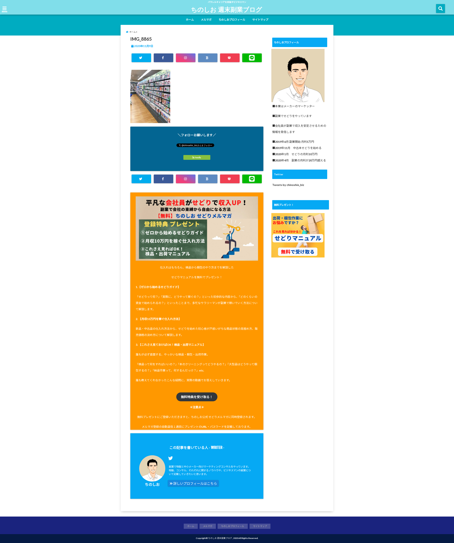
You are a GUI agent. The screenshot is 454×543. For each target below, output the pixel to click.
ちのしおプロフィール (232, 19)
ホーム (190, 19)
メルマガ (206, 19)
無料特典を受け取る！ (197, 397)
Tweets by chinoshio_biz (288, 184)
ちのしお (152, 484)
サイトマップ (260, 19)
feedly (197, 157)
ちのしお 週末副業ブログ (226, 9)
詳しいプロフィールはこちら (195, 483)
